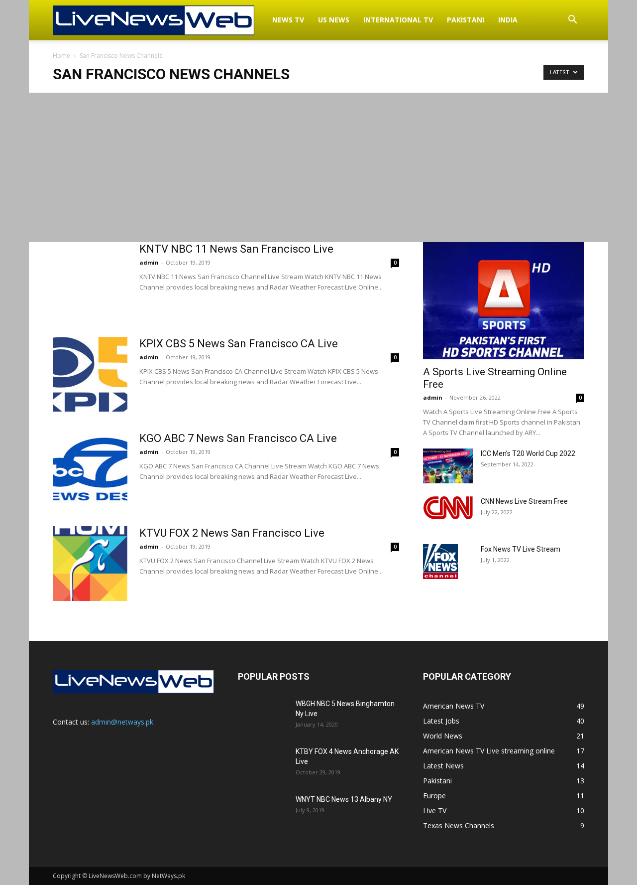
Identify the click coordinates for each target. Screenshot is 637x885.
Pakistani (465, 19)
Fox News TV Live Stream (520, 549)
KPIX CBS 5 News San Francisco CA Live (238, 343)
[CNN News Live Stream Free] (448, 507)
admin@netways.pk (122, 722)
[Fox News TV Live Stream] (440, 561)
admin (149, 262)
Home (61, 55)
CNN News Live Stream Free (524, 501)
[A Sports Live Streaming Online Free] (503, 300)
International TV (398, 19)
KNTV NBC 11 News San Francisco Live (236, 249)
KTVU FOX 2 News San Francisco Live (231, 533)
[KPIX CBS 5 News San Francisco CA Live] (90, 374)
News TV (288, 19)
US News (333, 19)
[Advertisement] (318, 167)
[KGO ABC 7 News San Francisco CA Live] (90, 469)
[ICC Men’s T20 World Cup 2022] (448, 465)
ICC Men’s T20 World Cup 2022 (528, 453)
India (508, 19)
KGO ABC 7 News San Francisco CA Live (238, 438)
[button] (572, 20)
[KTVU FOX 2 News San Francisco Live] (90, 563)
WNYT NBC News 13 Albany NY (344, 799)
